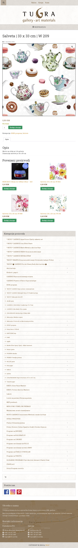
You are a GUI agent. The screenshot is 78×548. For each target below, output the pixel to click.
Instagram (12, 492)
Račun (33, 3)
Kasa (47, 3)
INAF (47, 545)
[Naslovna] (39, 14)
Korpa (40, 3)
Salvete (25, 133)
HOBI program (16, 133)
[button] (72, 47)
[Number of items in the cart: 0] (5, 477)
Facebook (6, 492)
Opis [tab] (7, 139)
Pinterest (19, 492)
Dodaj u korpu (15, 127)
